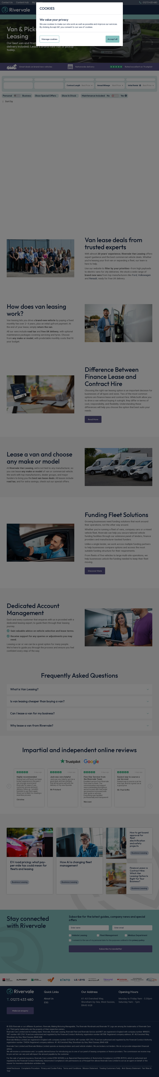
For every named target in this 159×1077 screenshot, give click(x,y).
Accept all (112, 39)
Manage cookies (49, 39)
